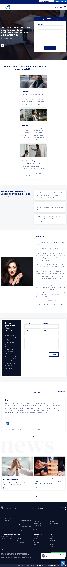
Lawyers (52, 517)
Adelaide (36, 536)
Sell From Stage (37, 527)
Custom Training (38, 529)
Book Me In (50, 48)
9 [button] (39, 436)
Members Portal (46, 1)
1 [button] (27, 436)
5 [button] (33, 436)
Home (2, 22)
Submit (53, 354)
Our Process (37, 517)
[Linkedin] (62, 507)
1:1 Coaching (36, 521)
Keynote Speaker (38, 525)
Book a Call (59, 1)
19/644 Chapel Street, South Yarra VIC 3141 (36, 508)
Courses (36, 519)
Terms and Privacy (40, 565)
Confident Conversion (6, 536)
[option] (33, 414)
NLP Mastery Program (6, 538)
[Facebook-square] (65, 509)
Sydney (35, 546)
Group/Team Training (39, 523)
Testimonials (20, 542)
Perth (35, 544)
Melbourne (36, 542)
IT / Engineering (54, 523)
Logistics (52, 521)
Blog (18, 536)
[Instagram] (65, 507)
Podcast (19, 538)
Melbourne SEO (51, 565)
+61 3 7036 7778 (56, 7)
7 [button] (36, 436)
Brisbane (36, 538)
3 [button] (30, 436)
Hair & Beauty (53, 519)
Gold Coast (36, 540)
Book (18, 540)
